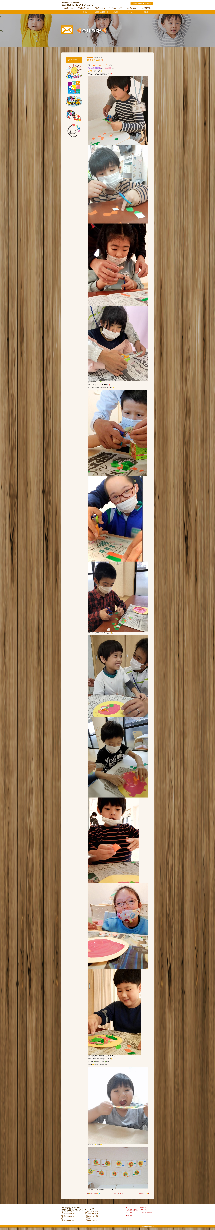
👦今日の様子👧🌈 (94, 1193)
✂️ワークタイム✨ (142, 1193)
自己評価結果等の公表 (142, 4)
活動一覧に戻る (118, 1193)
